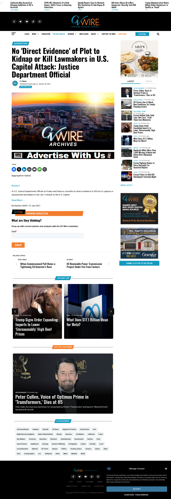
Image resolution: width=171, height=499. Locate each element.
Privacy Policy (71, 486)
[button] (166, 468)
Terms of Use (86, 486)
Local (136, 160)
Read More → (18, 200)
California (9, 10)
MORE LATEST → (128, 185)
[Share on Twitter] (19, 169)
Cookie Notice (99, 486)
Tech (74, 10)
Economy (109, 10)
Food (17, 315)
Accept (137, 489)
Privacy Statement (141, 495)
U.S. (140, 10)
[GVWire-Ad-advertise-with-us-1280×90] (63, 158)
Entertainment (21, 392)
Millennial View (139, 111)
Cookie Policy (129, 495)
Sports (41, 10)
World (136, 148)
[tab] (131, 82)
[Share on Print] (29, 169)
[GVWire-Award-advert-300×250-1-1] (139, 224)
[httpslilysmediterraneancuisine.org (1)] (139, 77)
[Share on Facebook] (14, 169)
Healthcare (138, 100)
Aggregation (21, 43)
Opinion (99, 481)
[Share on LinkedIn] (24, 169)
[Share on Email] (34, 169)
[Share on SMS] (39, 169)
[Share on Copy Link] (44, 169)
